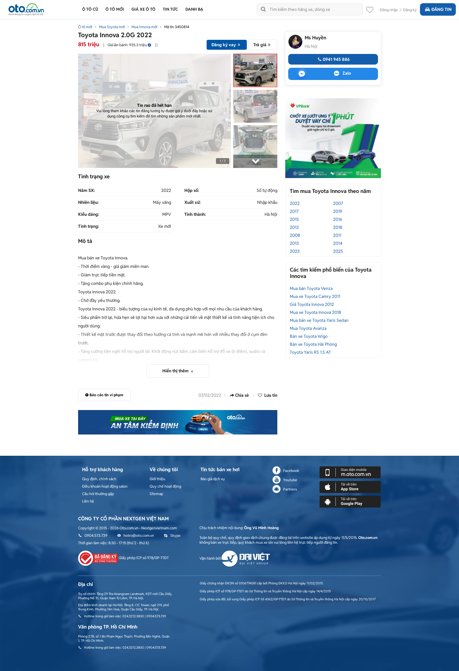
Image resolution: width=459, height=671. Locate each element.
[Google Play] (350, 501)
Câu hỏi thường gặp (98, 493)
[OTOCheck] (177, 422)
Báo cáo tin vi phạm (106, 395)
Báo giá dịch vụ (213, 478)
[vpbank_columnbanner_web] (333, 138)
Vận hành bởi (210, 558)
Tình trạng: (88, 226)
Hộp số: (191, 190)
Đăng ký (410, 9)
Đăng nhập (389, 9)
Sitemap (156, 493)
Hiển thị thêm (176, 371)
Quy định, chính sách (99, 478)
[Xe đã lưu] (369, 11)
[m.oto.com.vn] (350, 472)
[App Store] (350, 486)
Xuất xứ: (192, 202)
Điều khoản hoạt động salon (105, 486)
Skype (175, 535)
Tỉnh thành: (195, 214)
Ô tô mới (85, 26)
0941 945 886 (336, 59)
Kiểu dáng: (88, 214)
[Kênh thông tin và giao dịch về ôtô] (26, 7)
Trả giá (259, 45)
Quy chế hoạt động (165, 486)
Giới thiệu (157, 478)
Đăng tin (441, 9)
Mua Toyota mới (112, 26)
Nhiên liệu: (88, 202)
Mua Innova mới (144, 26)
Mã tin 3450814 (176, 26)
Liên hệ (88, 501)
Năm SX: (86, 190)
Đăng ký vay (223, 45)
